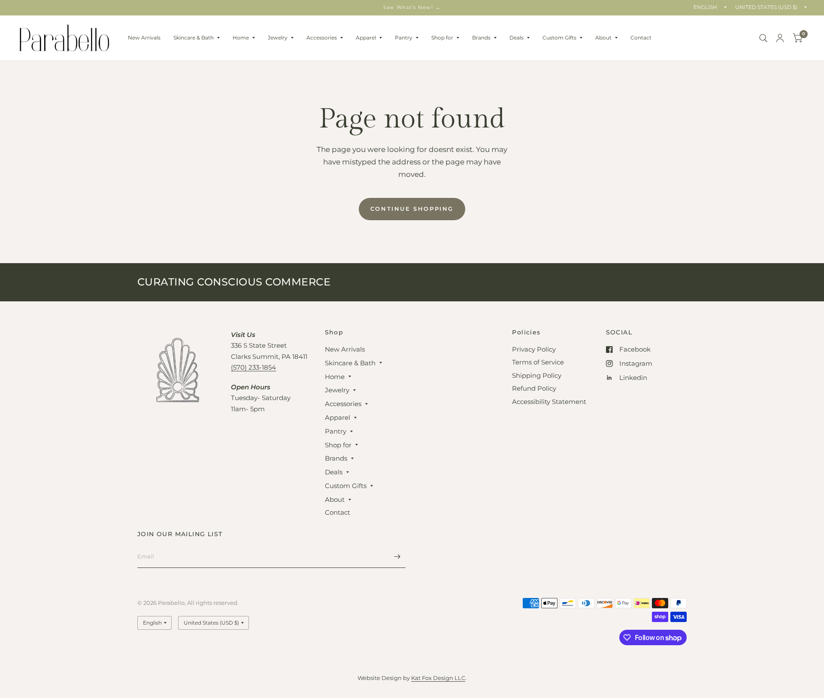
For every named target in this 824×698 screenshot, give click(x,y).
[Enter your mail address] (397, 557)
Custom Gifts (559, 37)
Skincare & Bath (193, 37)
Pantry (403, 37)
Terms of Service (538, 362)
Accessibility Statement (549, 402)
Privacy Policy (534, 349)
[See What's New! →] (412, 7)
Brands (481, 37)
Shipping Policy (536, 375)
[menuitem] (144, 37)
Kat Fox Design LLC (438, 677)
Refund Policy (534, 388)
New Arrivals (144, 37)
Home (241, 37)
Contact (640, 37)
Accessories (321, 37)
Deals (516, 37)
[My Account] (780, 38)
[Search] (763, 38)
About (603, 37)
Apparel (366, 37)
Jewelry (278, 37)
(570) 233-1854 (253, 367)
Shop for (442, 37)
